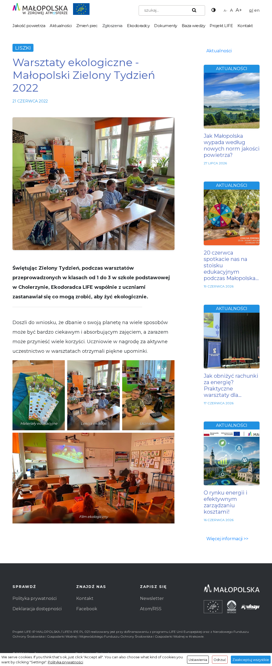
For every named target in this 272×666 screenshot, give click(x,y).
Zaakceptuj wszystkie (250, 660)
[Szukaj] (193, 10)
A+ (239, 10)
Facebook (86, 608)
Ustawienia (198, 660)
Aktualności (61, 25)
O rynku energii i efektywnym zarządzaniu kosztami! (225, 502)
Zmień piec (87, 25)
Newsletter (152, 598)
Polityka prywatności (34, 598)
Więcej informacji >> (227, 538)
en (257, 10)
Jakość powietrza (28, 25)
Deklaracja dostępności (37, 608)
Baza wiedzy (193, 25)
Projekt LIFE (221, 25)
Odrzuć (220, 660)
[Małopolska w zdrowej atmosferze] (51, 8)
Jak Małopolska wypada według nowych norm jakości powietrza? (232, 145)
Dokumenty (165, 25)
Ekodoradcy (138, 25)
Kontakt (245, 25)
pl (251, 10)
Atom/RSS (151, 608)
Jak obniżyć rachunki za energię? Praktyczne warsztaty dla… (231, 385)
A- (225, 10)
